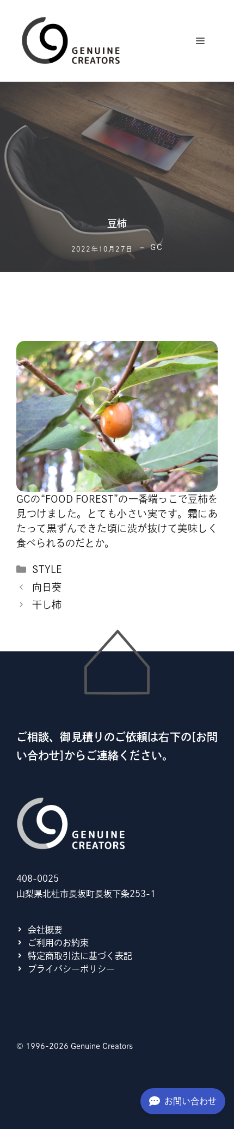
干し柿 (46, 604)
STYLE (47, 569)
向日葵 (46, 587)
